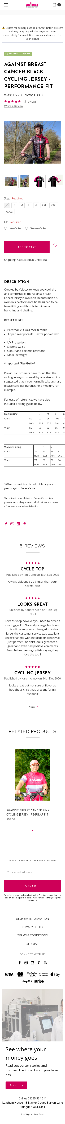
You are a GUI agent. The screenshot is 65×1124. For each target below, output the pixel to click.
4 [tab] (36, 830)
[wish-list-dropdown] (55, 245)
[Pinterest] (24, 524)
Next (59, 180)
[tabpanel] (32, 787)
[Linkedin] (18, 524)
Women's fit (38, 228)
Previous (5, 180)
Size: (13, 198)
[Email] (12, 524)
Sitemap (32, 944)
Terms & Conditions (32, 935)
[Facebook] (6, 524)
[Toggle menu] (5, 5)
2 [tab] (28, 830)
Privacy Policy (32, 927)
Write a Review (13, 106)
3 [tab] (32, 830)
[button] (16, 1085)
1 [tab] (24, 830)
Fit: (12, 222)
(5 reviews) (30, 101)
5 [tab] (40, 830)
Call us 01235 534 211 (32, 1098)
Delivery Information (32, 919)
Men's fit (15, 228)
